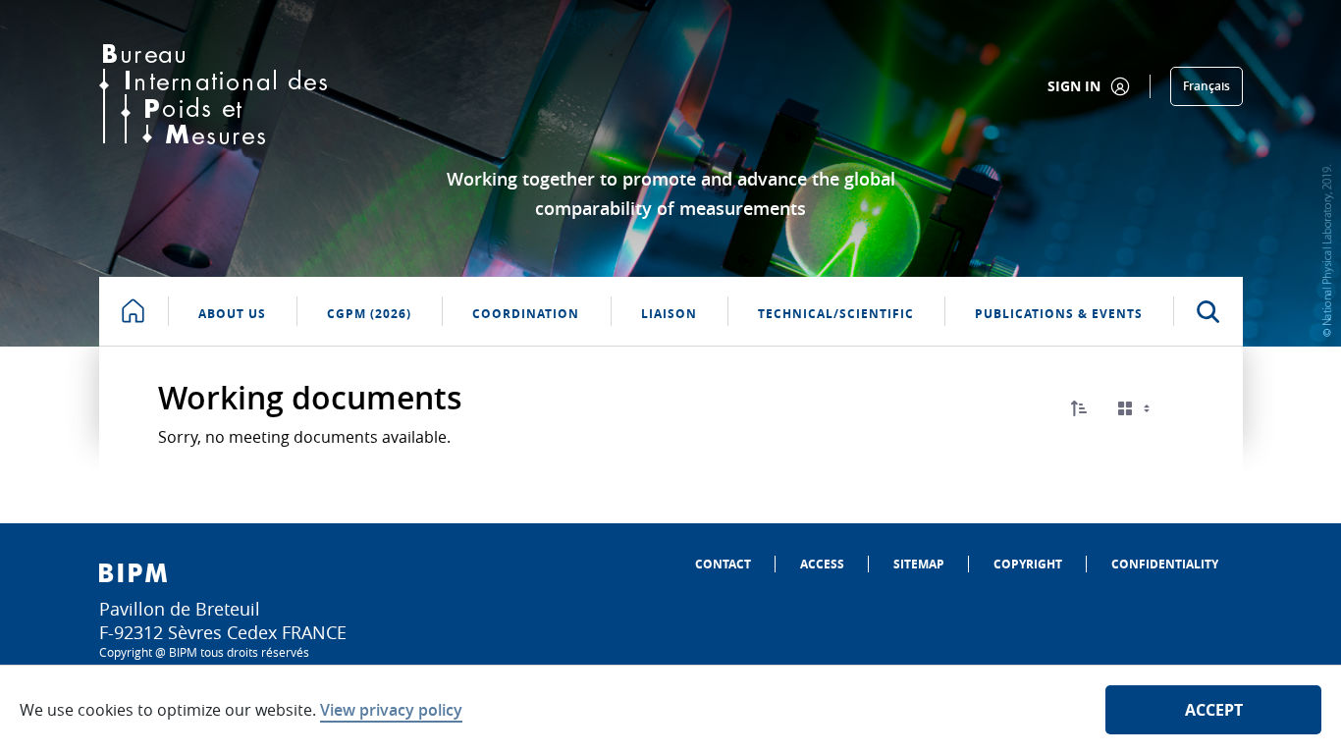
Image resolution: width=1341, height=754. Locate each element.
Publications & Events (1059, 313)
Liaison (669, 313)
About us (232, 313)
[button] (1079, 408)
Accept (1214, 710)
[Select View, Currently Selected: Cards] (1135, 409)
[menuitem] (723, 564)
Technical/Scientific (836, 313)
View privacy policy (391, 710)
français (1206, 86)
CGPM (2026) (369, 313)
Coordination (525, 313)
